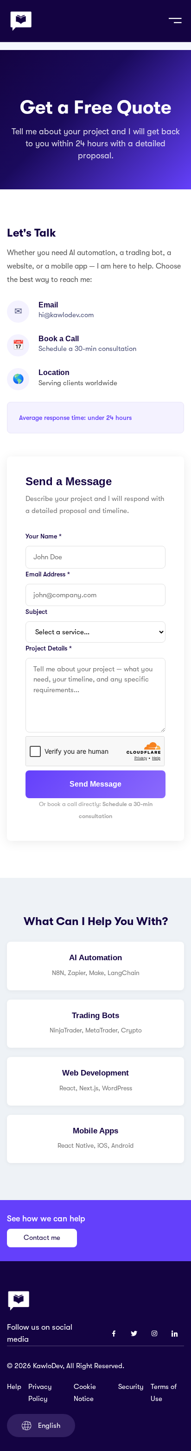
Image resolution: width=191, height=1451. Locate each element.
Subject (36, 611)
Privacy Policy (40, 1392)
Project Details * (48, 648)
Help (14, 1386)
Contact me (42, 1237)
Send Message (95, 784)
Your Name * (43, 536)
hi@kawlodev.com (66, 315)
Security (131, 1386)
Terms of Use (164, 1392)
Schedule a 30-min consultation (87, 348)
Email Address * (47, 574)
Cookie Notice (85, 1392)
